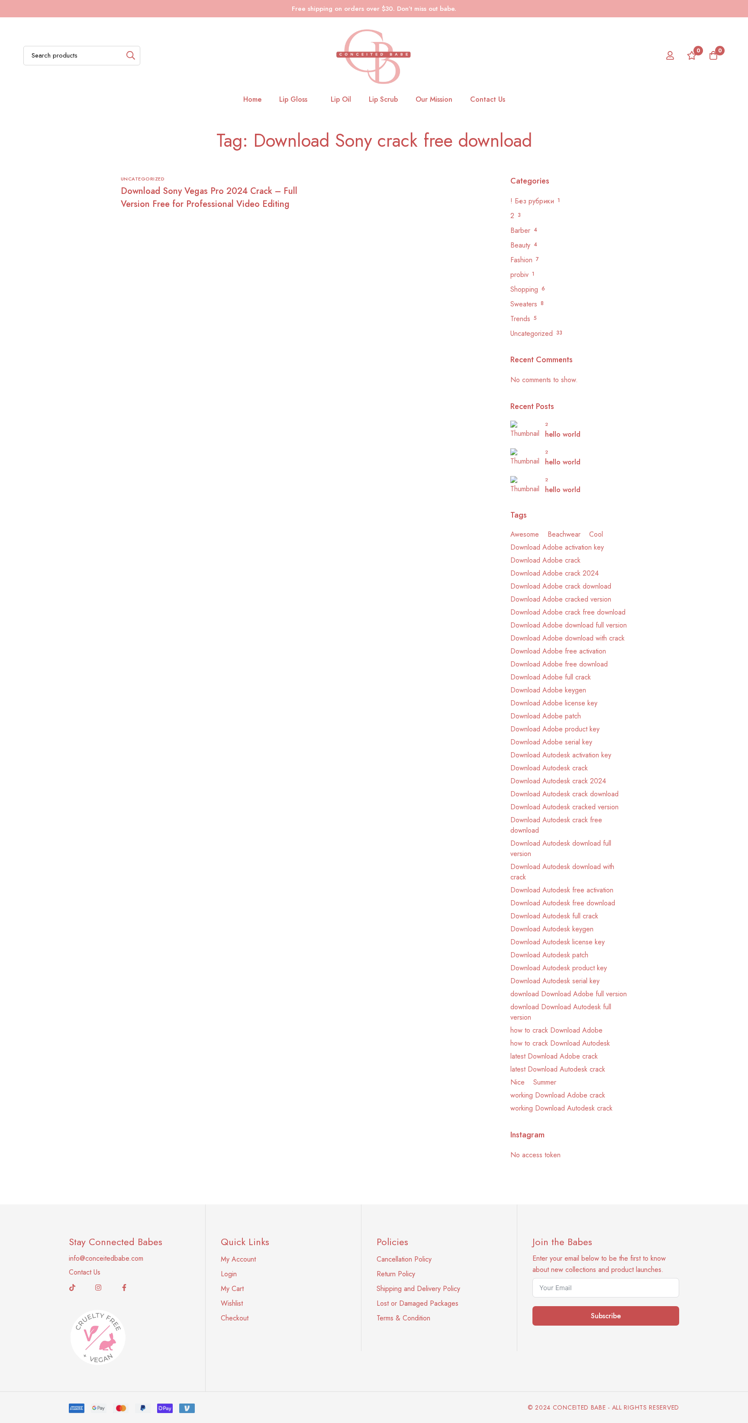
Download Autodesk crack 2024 (558, 781)
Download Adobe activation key (557, 547)
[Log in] (670, 55)
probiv (519, 275)
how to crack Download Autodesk (560, 1043)
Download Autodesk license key (557, 942)
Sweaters (523, 304)
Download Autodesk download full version (560, 848)
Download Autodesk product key (558, 968)
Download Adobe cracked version (560, 599)
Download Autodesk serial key (555, 981)
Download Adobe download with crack (567, 638)
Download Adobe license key (553, 703)
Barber (520, 230)
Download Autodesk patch (549, 955)
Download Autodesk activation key (560, 755)
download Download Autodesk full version (560, 1012)
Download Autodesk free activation (561, 890)
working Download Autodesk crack (561, 1108)
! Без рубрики (532, 201)
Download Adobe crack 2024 (554, 573)
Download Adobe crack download (560, 586)
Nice (517, 1082)
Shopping (524, 289)
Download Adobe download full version (568, 625)
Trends (520, 319)
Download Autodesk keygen (551, 929)
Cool (596, 534)
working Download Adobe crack (557, 1095)
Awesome (524, 534)
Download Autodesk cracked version (564, 807)
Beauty (520, 245)
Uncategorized (531, 333)
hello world (562, 434)
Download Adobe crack (545, 560)
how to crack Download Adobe (556, 1030)
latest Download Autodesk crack (557, 1069)
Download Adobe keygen (548, 690)
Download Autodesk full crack (554, 916)
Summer (544, 1082)
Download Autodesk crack (549, 768)
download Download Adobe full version (568, 994)
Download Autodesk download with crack (562, 872)
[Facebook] (124, 1287)
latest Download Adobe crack (554, 1056)
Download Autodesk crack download (564, 794)
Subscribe (606, 1316)
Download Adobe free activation (558, 651)
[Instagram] (98, 1287)
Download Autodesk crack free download (556, 825)
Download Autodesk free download (562, 903)
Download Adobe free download (559, 664)
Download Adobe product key (555, 729)
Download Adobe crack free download (567, 612)
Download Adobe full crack (550, 677)
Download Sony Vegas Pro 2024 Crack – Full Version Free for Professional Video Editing (209, 197)
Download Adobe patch (545, 716)
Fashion (521, 260)
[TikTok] (72, 1287)
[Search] (130, 55)
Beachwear (564, 534)
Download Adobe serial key (551, 742)
